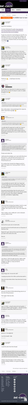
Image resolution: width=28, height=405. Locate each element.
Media (13, 9)
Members (18, 9)
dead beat (7, 46)
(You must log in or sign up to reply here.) (20, 368)
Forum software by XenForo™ (5, 403)
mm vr (6, 116)
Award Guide (2, 382)
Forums (8, 9)
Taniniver (7, 315)
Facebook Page (2, 389)
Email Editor (2, 384)
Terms (2, 385)
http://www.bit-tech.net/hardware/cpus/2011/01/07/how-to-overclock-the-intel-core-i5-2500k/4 (12, 30)
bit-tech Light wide (4, 374)
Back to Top (2, 391)
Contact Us (23, 374)
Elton (6, 286)
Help (26, 374)
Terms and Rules (19, 403)
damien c (7, 139)
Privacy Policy (25, 403)
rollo (6, 269)
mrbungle (7, 220)
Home (3, 9)
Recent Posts (9, 12)
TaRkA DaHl (7, 172)
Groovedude (7, 21)
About (2, 380)
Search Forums (3, 12)
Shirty (6, 84)
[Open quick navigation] (26, 15)
